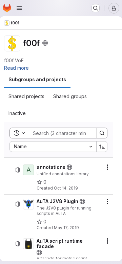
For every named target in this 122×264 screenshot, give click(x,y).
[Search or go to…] (96, 8)
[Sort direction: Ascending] (102, 146)
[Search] (102, 133)
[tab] (37, 79)
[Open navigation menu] (19, 8)
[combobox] (52, 146)
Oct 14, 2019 (66, 188)
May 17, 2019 (66, 227)
